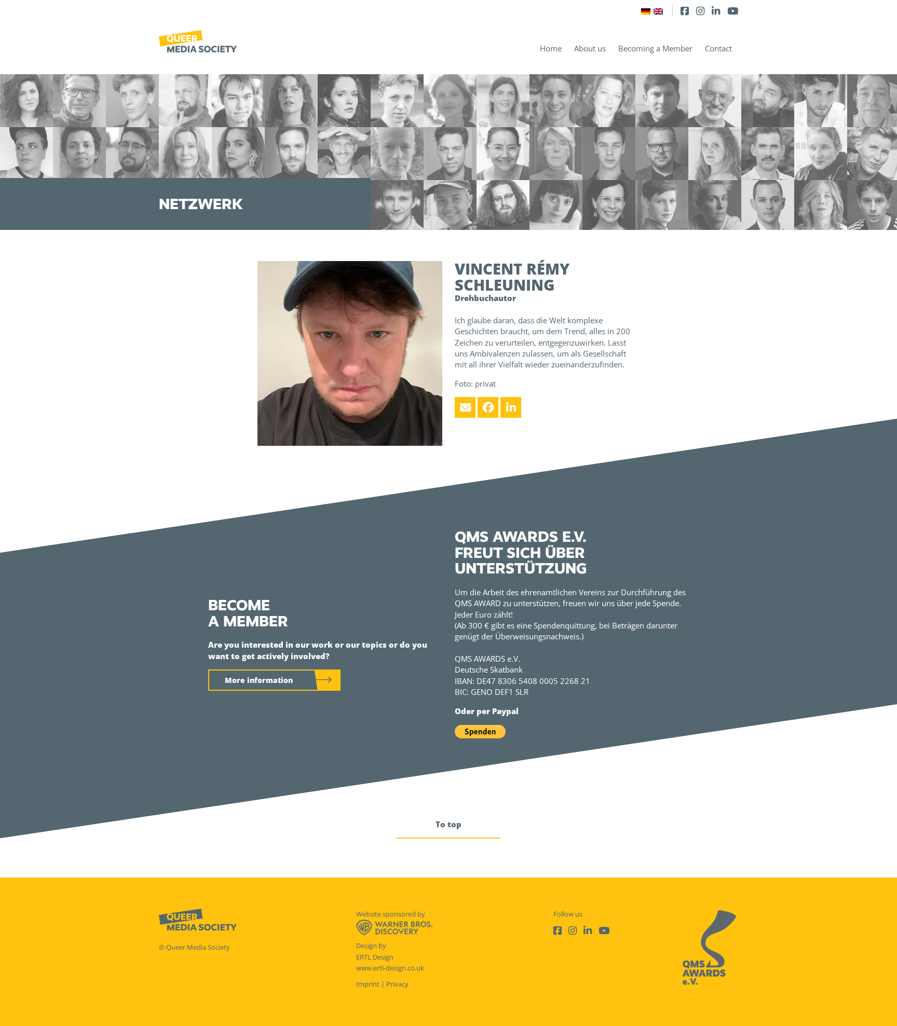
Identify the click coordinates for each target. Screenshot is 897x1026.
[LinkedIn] (716, 10)
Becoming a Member (655, 48)
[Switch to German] (646, 11)
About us (590, 48)
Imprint (367, 984)
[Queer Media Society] (198, 41)
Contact (718, 48)
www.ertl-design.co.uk (390, 968)
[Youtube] (732, 10)
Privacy (397, 984)
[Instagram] (700, 10)
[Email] (465, 407)
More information (259, 680)
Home (551, 48)
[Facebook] (685, 10)
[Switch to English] (658, 11)
